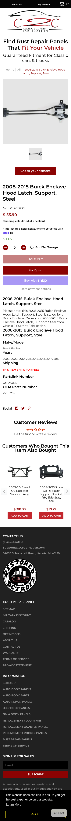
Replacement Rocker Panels (25, 733)
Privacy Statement (17, 665)
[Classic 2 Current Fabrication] (35, 21)
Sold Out (35, 259)
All (19, 69)
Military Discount (17, 615)
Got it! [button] (35, 814)
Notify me (35, 270)
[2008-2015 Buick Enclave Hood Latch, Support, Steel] (35, 154)
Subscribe (36, 774)
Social (8, 683)
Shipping (8, 221)
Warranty (11, 653)
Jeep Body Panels (16, 708)
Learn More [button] (13, 804)
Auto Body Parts (16, 695)
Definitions (11, 634)
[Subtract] (5, 247)
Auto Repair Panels (18, 701)
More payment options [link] (35, 289)
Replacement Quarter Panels (25, 726)
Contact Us (16, 4)
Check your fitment (35, 171)
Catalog (9, 621)
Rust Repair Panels (17, 739)
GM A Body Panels (16, 714)
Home (10, 69)
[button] (64, 3)
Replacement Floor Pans (22, 720)
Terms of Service (16, 659)
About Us (10, 640)
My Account (44, 4)
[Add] (23, 247)
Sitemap (9, 609)
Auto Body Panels (17, 689)
